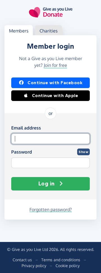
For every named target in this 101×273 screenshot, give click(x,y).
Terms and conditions (60, 259)
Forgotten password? (50, 209)
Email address (26, 128)
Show (83, 152)
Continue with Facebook (54, 82)
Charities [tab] (49, 31)
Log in (46, 183)
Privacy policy (34, 265)
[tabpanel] (50, 127)
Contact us (22, 259)
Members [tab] (18, 31)
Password (21, 152)
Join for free (55, 65)
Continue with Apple (55, 95)
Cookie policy (68, 265)
